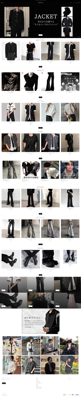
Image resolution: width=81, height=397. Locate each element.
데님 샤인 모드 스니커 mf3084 (50, 269)
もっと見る (40, 244)
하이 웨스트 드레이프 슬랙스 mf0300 (31, 208)
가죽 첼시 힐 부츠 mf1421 (31, 269)
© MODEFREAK (4, 394)
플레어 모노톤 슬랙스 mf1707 (70, 208)
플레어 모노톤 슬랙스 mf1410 (11, 208)
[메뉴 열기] (1, 2)
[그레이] (50, 154)
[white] (70, 154)
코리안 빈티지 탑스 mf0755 (11, 122)
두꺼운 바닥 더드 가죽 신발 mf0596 (11, 269)
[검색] (2, 2)
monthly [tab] (43, 40)
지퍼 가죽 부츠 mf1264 (70, 264)
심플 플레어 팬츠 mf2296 (50, 208)
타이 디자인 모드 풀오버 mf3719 (30, 122)
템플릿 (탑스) (70, 122)
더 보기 (40, 66)
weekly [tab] (37, 40)
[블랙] (30, 93)
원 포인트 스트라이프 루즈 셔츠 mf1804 (50, 122)
